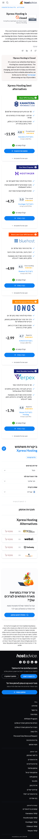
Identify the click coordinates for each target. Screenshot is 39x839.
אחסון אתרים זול (31, 772)
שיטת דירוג (20, 7)
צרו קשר (34, 710)
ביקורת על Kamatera (25, 137)
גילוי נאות (34, 732)
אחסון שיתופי (32, 768)
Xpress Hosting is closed (16, 15)
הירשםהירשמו (29, 676)
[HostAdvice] (28, 2)
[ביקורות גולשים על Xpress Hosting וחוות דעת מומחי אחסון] (35, 50)
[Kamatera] (25, 104)
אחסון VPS (33, 777)
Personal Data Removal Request (25, 736)
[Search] (7, 2)
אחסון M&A (20, 692)
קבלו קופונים (19, 145)
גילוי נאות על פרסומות (9, 7)
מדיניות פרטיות (31, 740)
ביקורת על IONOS (25, 341)
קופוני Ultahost (31, 826)
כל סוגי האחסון (32, 755)
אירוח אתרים (32, 760)
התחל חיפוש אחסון (18, 615)
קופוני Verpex (32, 831)
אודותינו (34, 706)
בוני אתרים (33, 798)
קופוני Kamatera (31, 813)
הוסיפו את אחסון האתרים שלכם (26, 723)
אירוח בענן (33, 785)
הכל (33, 470)
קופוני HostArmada (30, 818)
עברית (29, 492)
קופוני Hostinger (31, 822)
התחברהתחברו (10, 676)
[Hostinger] (25, 173)
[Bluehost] (25, 241)
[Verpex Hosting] (25, 377)
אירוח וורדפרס (32, 764)
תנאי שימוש (33, 744)
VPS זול (34, 781)
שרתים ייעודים (32, 790)
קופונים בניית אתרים (30, 809)
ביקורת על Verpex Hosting (25, 413)
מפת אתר (33, 714)
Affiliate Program (30, 719)
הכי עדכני (31, 481)
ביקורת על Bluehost (26, 271)
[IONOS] (25, 308)
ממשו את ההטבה (21, 151)
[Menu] (3, 2)
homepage (32, 75)
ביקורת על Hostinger (25, 204)
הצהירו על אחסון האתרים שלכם (26, 727)
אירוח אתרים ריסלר (30, 794)
